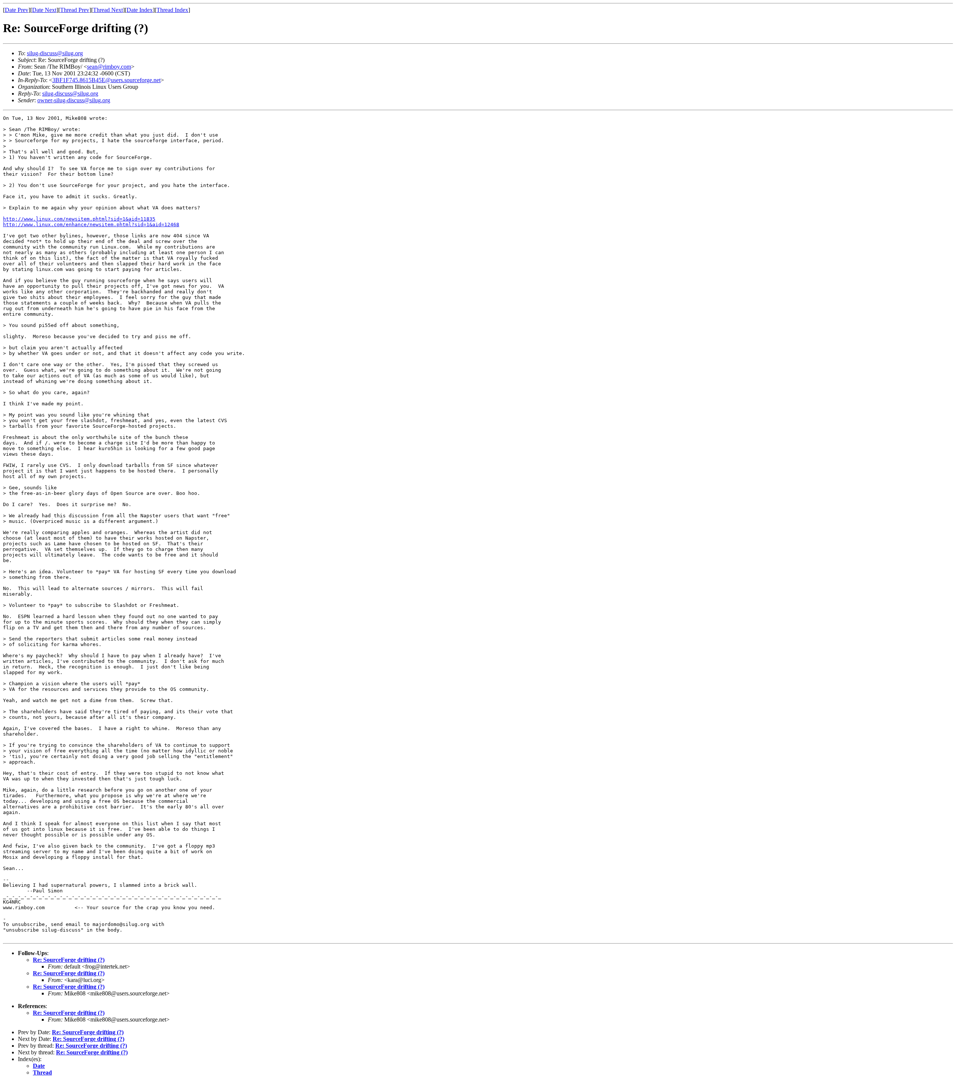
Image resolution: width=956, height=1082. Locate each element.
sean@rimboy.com (109, 66)
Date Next (44, 10)
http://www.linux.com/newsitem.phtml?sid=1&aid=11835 (79, 219)
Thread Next (108, 10)
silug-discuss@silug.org (55, 53)
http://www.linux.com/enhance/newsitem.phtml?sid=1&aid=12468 (91, 224)
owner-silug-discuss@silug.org (73, 100)
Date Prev (16, 10)
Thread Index (172, 10)
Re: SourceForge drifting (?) (69, 960)
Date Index (140, 10)
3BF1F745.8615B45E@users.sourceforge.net (106, 80)
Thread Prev (74, 10)
